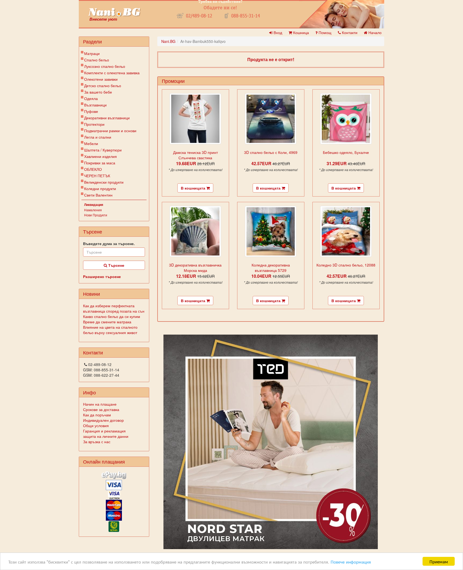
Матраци (92, 53)
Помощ (324, 32)
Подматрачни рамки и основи (110, 130)
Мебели (91, 143)
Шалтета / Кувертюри (103, 150)
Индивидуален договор (103, 420)
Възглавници (95, 105)
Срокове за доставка (101, 409)
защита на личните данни (105, 436)
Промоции (173, 80)
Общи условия (96, 425)
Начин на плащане (100, 404)
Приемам (439, 561)
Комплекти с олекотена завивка (112, 72)
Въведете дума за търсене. (109, 243)
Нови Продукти (95, 215)
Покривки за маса (99, 162)
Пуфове (91, 111)
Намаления (93, 210)
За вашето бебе (98, 92)
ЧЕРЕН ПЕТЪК (97, 175)
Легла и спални (97, 137)
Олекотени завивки (101, 79)
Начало (374, 32)
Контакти (349, 32)
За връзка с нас (96, 441)
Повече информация (351, 561)
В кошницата (193, 188)
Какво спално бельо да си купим (111, 316)
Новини (91, 293)
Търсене (115, 265)
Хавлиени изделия (100, 156)
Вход (277, 32)
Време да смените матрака (107, 321)
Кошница (300, 32)
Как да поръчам (97, 414)
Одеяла (91, 98)
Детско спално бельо (102, 85)
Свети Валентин (98, 195)
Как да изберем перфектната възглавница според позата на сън (113, 308)
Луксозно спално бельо (104, 66)
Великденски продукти (104, 182)
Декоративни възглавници (107, 117)
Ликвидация (93, 204)
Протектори (94, 124)
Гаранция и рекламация (104, 431)
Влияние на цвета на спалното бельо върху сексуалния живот (110, 329)
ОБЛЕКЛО (93, 169)
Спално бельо (96, 59)
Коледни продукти (100, 188)
